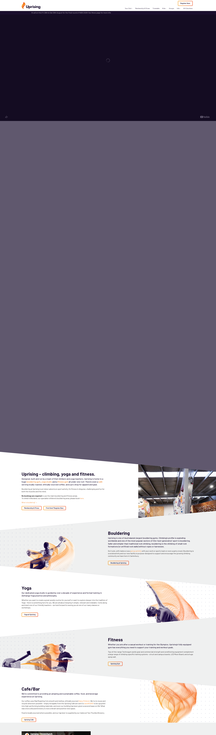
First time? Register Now (54, 508)
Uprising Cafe (29, 720)
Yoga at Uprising (30, 614)
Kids (163, 8)
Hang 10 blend (84, 701)
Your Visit (128, 8)
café (100, 481)
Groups (171, 8)
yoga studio (47, 481)
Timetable (156, 8)
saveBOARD (88, 703)
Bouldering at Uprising (118, 563)
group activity (136, 551)
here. (82, 498)
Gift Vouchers (188, 8)
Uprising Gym (115, 664)
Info (178, 8)
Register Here (185, 3)
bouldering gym (33, 481)
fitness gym (63, 481)
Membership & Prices (142, 8)
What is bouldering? (29, 502)
